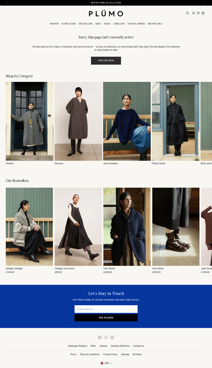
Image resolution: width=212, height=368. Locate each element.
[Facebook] (99, 337)
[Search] (187, 13)
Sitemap (125, 354)
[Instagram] (106, 337)
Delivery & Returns (120, 346)
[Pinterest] (112, 337)
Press (73, 354)
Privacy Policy (110, 354)
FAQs (93, 346)
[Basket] (203, 13)
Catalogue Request (77, 346)
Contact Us (138, 346)
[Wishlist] (198, 13)
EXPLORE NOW (106, 60)
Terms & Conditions (90, 354)
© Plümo (137, 354)
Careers (103, 346)
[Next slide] (203, 123)
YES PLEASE (106, 317)
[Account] (193, 13)
